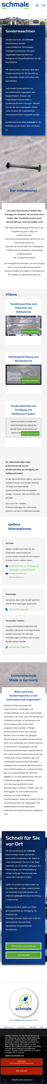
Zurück (6, 166)
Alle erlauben (21, 1071)
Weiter (40, 166)
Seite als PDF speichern (19, 609)
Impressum (21, 1027)
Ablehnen (21, 1062)
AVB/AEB (33, 1027)
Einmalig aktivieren (30, 331)
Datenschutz (8, 1027)
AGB (41, 1027)
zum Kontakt (23, 955)
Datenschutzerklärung (14, 1055)
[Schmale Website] (15, 5)
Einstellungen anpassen (22, 1080)
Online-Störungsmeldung (23, 946)
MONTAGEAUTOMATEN (19, 647)
